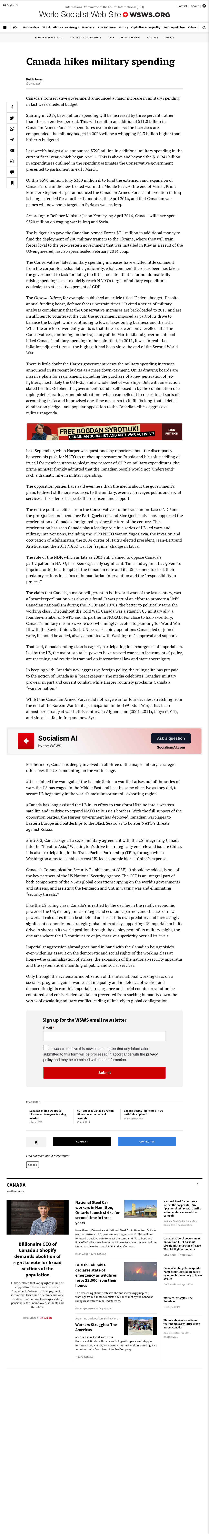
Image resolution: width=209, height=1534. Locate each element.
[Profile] (204, 6)
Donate (169, 37)
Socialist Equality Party (85, 37)
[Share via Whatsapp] (12, 128)
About (195, 6)
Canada (32, 1164)
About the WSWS (131, 37)
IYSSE (111, 37)
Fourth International (49, 37)
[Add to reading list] (12, 183)
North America (15, 1191)
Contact (182, 6)
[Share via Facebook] (12, 107)
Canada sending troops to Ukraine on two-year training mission (47, 1114)
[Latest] (15, 29)
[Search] (204, 29)
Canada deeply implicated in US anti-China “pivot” (143, 1112)
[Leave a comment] (12, 172)
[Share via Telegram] (12, 139)
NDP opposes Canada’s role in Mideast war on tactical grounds (95, 1114)
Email (47, 1028)
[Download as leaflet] (12, 161)
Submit (104, 1073)
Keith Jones (34, 79)
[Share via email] (12, 150)
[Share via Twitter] (12, 118)
